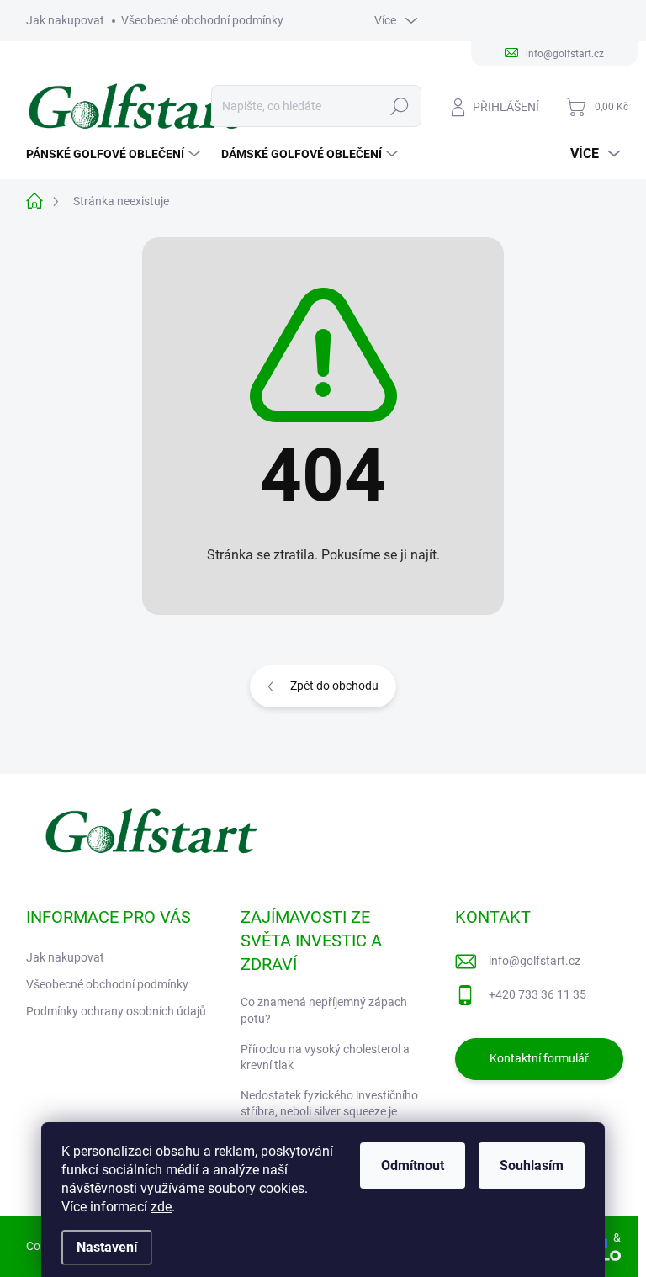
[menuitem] (115, 154)
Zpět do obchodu (334, 685)
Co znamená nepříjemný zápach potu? (324, 1010)
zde (161, 1207)
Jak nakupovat (65, 20)
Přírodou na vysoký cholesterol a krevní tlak (325, 1057)
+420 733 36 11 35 (537, 994)
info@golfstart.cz (534, 960)
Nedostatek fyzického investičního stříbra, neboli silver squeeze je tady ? (329, 1112)
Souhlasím (532, 1166)
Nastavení (107, 1247)
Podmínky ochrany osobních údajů (116, 1011)
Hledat (399, 106)
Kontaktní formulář (539, 1058)
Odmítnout (412, 1166)
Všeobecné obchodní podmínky (202, 20)
